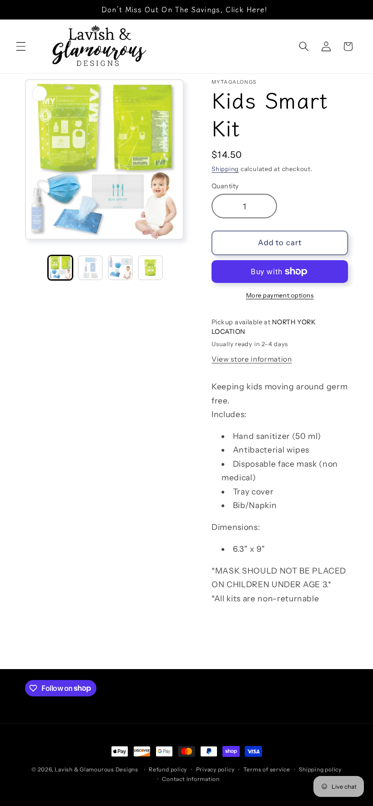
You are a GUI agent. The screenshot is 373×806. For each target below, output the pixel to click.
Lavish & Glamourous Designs (96, 769)
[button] (21, 46)
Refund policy (168, 769)
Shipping (225, 168)
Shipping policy (320, 769)
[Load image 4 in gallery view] (150, 267)
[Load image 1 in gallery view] (60, 267)
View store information (252, 359)
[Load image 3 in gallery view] (120, 267)
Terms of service (266, 769)
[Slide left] (35, 267)
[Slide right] (176, 267)
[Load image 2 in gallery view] (90, 267)
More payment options (280, 295)
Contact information (191, 779)
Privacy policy (215, 769)
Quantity (225, 186)
